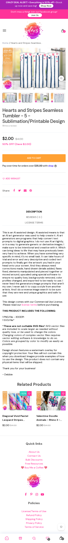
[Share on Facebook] (14, 191)
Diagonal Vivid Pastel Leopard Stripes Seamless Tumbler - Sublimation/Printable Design (16, 418)
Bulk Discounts (34, 459)
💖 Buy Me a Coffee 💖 (34, 467)
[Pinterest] (31, 494)
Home (5, 43)
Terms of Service (34, 527)
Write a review (9, 125)
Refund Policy (34, 515)
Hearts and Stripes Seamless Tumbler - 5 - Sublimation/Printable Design (33, 116)
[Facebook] (26, 494)
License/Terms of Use (34, 511)
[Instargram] (37, 494)
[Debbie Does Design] (33, 31)
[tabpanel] (34, 69)
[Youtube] (42, 494)
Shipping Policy (34, 519)
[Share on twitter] (20, 191)
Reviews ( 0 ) (34, 217)
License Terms (34, 222)
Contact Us (34, 455)
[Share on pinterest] (31, 191)
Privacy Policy (34, 523)
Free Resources (34, 463)
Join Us (35, 15)
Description (34, 211)
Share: (6, 190)
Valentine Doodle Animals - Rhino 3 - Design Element (48, 418)
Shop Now (46, 5)
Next (62, 411)
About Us (34, 452)
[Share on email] (25, 191)
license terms (29, 304)
